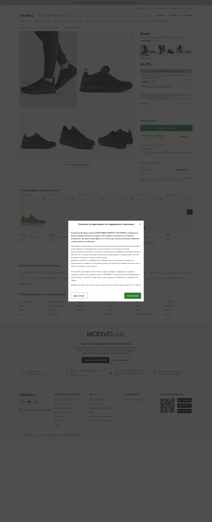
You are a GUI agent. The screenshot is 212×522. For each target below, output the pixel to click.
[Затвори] (140, 224)
